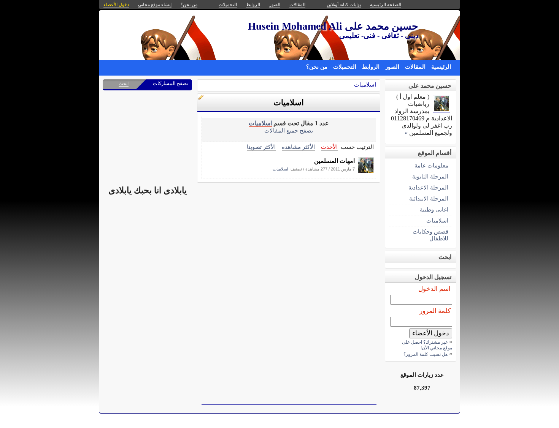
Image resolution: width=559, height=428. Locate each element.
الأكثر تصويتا (261, 147)
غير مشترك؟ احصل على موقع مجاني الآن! (427, 345)
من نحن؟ (316, 67)
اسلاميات (365, 84)
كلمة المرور (435, 310)
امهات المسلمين (334, 161)
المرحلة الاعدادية (428, 187)
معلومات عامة (431, 165)
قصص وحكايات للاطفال (430, 235)
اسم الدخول (434, 288)
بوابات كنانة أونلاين (344, 4)
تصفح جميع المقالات (288, 130)
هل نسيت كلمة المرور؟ (425, 354)
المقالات (415, 67)
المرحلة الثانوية (430, 176)
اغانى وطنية (434, 209)
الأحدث (329, 147)
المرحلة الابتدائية (428, 198)
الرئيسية (441, 67)
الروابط (371, 67)
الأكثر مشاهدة (298, 147)
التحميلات (344, 67)
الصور (392, 67)
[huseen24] (366, 171)
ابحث (124, 83)
